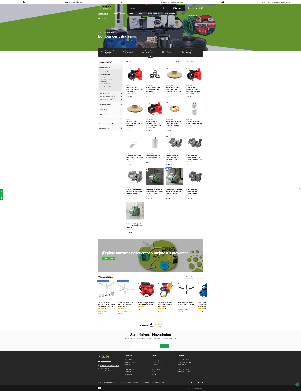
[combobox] (147, 8)
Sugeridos (168, 51)
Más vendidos (190, 61)
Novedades (148, 51)
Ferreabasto (192, 388)
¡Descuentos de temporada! (109, 51)
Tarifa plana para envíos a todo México (122, 2)
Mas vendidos (129, 51)
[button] (199, 8)
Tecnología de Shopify (199, 388)
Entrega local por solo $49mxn (23, 2)
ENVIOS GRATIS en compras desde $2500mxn (226, 2)
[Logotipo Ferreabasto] (103, 357)
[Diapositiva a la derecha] (201, 277)
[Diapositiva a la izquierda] (197, 277)
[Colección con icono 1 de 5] (150, 56)
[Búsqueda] (163, 8)
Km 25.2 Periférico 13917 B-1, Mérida (109, 365)
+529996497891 (104, 368)
